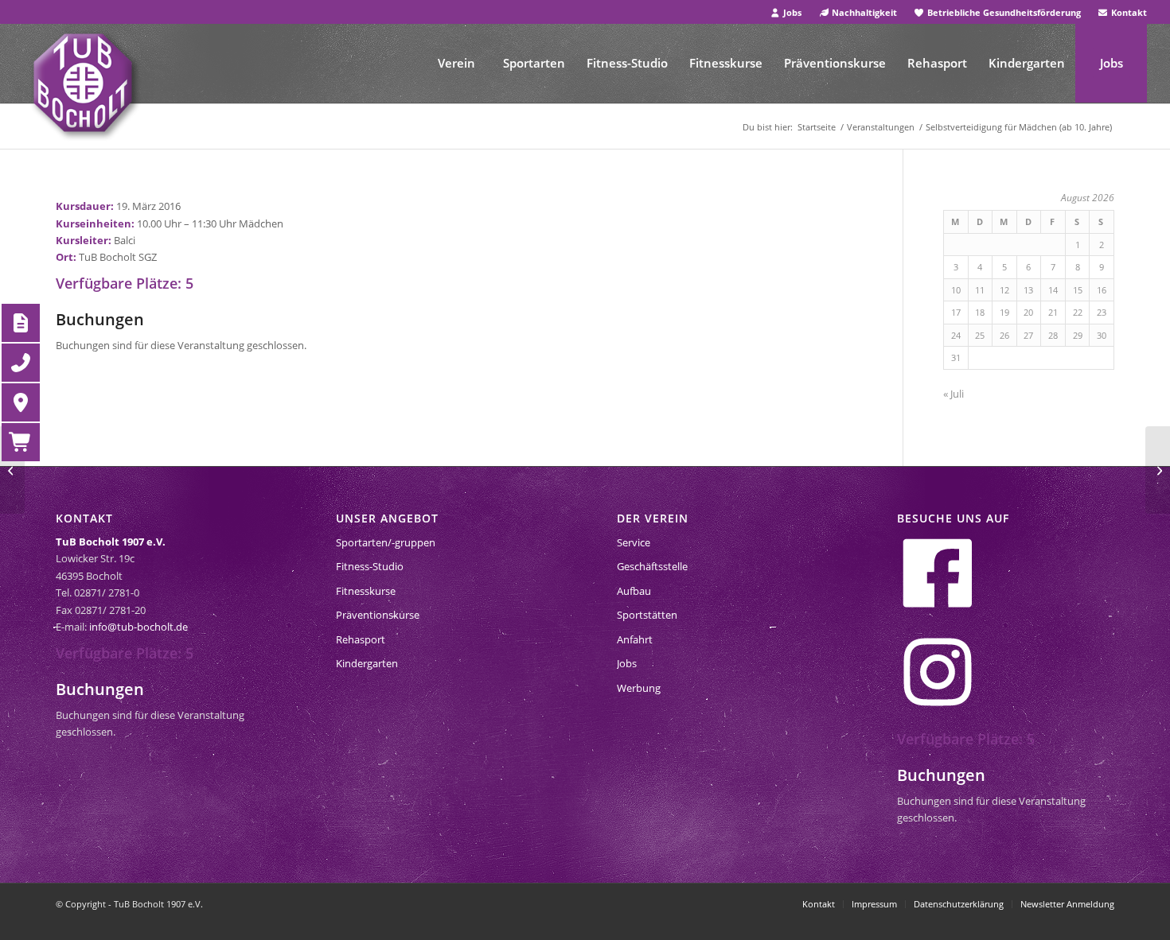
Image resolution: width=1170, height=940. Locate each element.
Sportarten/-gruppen (385, 542)
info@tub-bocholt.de (138, 627)
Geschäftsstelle (652, 566)
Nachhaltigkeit (863, 12)
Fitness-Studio (370, 566)
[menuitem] (786, 12)
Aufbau (634, 591)
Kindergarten (367, 663)
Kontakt (1128, 12)
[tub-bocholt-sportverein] (82, 82)
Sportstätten (647, 615)
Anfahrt (635, 639)
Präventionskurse (377, 615)
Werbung (639, 688)
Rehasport (360, 639)
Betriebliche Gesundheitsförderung (1003, 12)
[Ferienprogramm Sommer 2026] (12, 470)
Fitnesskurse (366, 591)
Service (633, 542)
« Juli (953, 393)
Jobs (791, 12)
